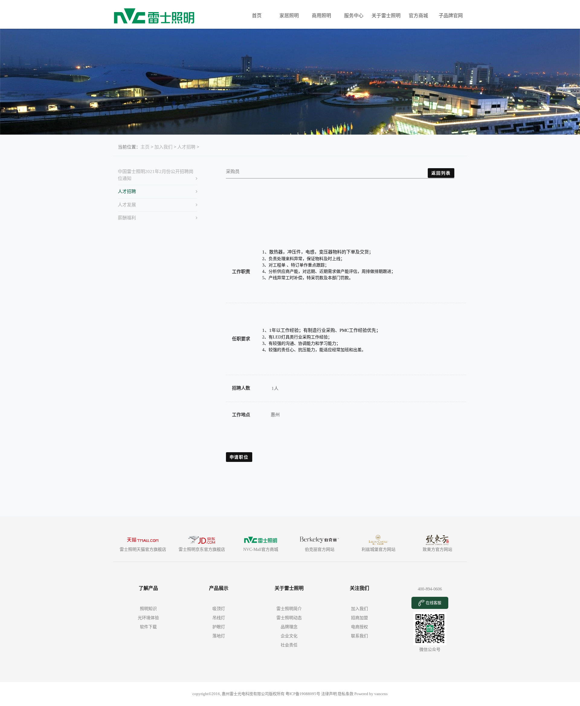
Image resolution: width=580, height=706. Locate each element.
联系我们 (359, 636)
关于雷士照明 (386, 15)
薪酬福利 (127, 217)
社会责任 (289, 645)
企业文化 (289, 636)
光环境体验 (148, 618)
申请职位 (239, 457)
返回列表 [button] (441, 173)
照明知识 (148, 608)
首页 (257, 15)
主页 (145, 147)
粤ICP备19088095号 (303, 693)
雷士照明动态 (289, 618)
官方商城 (418, 15)
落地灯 (218, 636)
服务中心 (353, 15)
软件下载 (148, 627)
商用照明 (321, 15)
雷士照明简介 (289, 608)
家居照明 (289, 15)
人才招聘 (186, 147)
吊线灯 (218, 618)
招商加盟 (359, 618)
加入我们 (163, 147)
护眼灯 (218, 627)
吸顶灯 (218, 608)
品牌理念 (289, 627)
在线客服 (433, 602)
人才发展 (127, 204)
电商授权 (359, 627)
